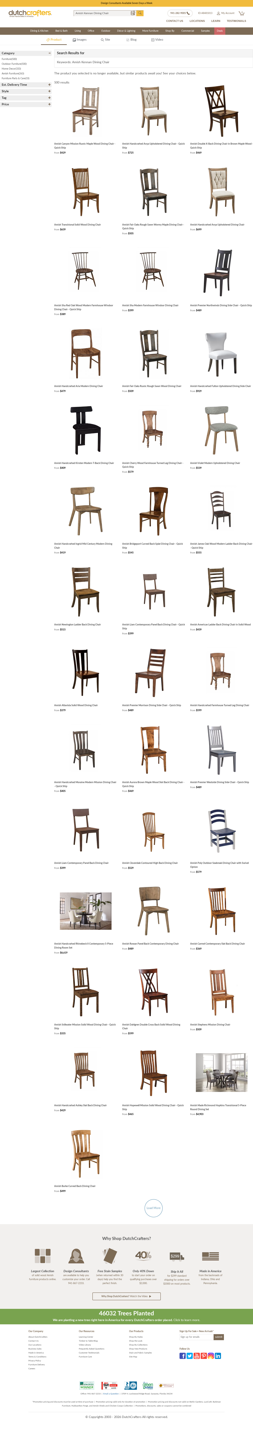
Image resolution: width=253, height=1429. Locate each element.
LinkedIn (218, 1356)
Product (55, 39)
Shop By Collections (138, 1345)
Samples (205, 31)
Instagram (211, 1356)
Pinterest (204, 1356)
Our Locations (34, 1345)
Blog (133, 39)
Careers (31, 1369)
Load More (154, 1208)
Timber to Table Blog (88, 1341)
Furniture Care (85, 1357)
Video (159, 39)
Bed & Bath (61, 31)
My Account (227, 13)
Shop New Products (138, 1349)
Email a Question (111, 1394)
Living (78, 31)
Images (81, 39)
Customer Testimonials (89, 1353)
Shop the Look (135, 1341)
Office (91, 31)
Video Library (85, 1345)
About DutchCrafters (37, 1337)
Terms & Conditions (37, 1357)
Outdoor (105, 31)
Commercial (187, 31)
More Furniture (150, 31)
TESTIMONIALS (236, 20)
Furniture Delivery (36, 1365)
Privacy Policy (34, 1361)
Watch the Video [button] (124, 1296)
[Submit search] (140, 13)
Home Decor (11, 69)
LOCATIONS (197, 20)
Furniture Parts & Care (15, 78)
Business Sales (34, 1349)
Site (107, 39)
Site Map (133, 1357)
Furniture (9, 59)
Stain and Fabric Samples (140, 1353)
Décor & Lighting (126, 31)
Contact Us (33, 1341)
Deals (220, 31)
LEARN (215, 20)
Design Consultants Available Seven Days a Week (126, 3)
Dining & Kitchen (39, 31)
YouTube (197, 1356)
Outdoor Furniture (14, 64)
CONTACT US (174, 20)
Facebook (183, 1356)
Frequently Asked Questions (91, 1349)
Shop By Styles (136, 1337)
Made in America (36, 1353)
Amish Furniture (13, 73)
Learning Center (86, 1337)
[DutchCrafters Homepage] (30, 13)
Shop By (169, 31)
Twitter (190, 1356)
